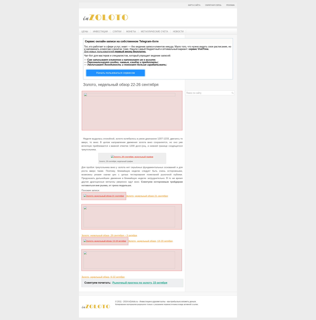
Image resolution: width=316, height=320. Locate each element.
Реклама (230, 5)
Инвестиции (100, 31)
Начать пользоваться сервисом (115, 72)
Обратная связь (213, 5)
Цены (84, 31)
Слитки (117, 31)
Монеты (131, 31)
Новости (178, 31)
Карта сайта (194, 5)
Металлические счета (154, 31)
